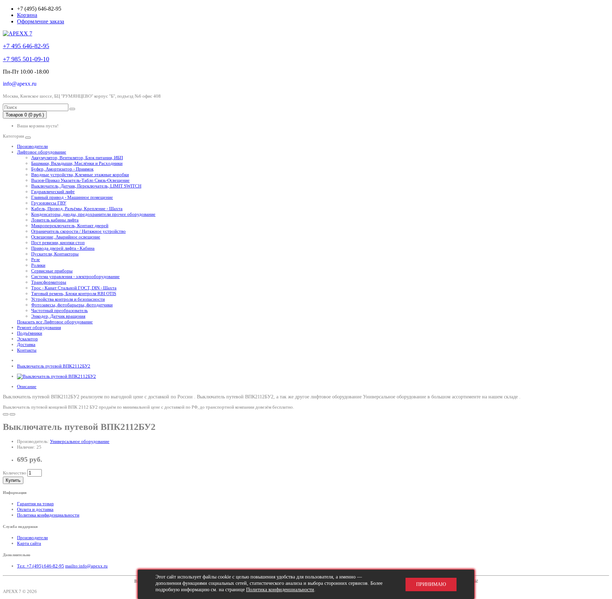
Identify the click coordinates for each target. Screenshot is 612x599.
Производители (32, 146)
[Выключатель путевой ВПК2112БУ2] (56, 376)
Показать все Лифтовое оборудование (55, 321)
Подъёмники (29, 333)
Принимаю (431, 584)
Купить (13, 480)
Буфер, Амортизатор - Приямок (62, 169)
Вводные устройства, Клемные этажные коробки (80, 174)
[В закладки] (5, 414)
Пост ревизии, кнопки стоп (58, 242)
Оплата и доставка (35, 509)
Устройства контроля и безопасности (68, 299)
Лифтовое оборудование (41, 152)
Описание (26, 386)
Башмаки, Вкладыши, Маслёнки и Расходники (77, 163)
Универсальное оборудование (79, 441)
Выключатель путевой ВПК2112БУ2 (53, 366)
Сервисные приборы (52, 270)
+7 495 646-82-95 (26, 46)
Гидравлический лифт (53, 191)
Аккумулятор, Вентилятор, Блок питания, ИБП (77, 157)
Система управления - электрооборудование (75, 276)
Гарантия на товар (35, 503)
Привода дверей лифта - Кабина (63, 248)
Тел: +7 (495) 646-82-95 (40, 566)
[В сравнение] (12, 414)
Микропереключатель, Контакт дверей (69, 225)
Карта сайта (29, 543)
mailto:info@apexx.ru (86, 566)
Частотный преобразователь (59, 310)
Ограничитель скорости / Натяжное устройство (78, 231)
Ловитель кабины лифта (55, 220)
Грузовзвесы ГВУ (48, 203)
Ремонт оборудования (39, 327)
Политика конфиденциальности (48, 515)
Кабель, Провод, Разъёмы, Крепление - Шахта (77, 208)
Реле (35, 259)
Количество (14, 473)
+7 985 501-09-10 (26, 59)
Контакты (26, 350)
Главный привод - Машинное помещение (72, 197)
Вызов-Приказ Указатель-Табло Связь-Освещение (80, 180)
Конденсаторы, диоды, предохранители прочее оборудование (93, 214)
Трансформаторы (48, 282)
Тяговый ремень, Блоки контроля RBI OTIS (73, 293)
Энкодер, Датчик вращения (58, 316)
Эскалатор (27, 338)
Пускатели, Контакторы (55, 254)
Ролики (38, 265)
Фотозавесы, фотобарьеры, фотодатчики (72, 304)
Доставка (26, 344)
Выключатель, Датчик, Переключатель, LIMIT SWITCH (86, 186)
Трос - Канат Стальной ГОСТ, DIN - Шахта (74, 287)
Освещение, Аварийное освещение (65, 237)
